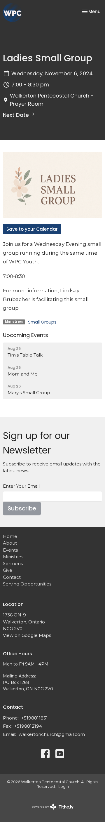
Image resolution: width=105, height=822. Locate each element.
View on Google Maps (27, 635)
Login (63, 786)
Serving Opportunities (27, 584)
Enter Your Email (21, 486)
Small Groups (42, 322)
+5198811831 (34, 718)
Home (10, 536)
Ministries (13, 556)
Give (7, 570)
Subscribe (22, 508)
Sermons (13, 563)
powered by (50, 811)
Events (10, 550)
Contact (12, 577)
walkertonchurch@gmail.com (52, 734)
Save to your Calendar (32, 229)
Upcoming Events (25, 335)
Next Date (16, 115)
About (10, 543)
